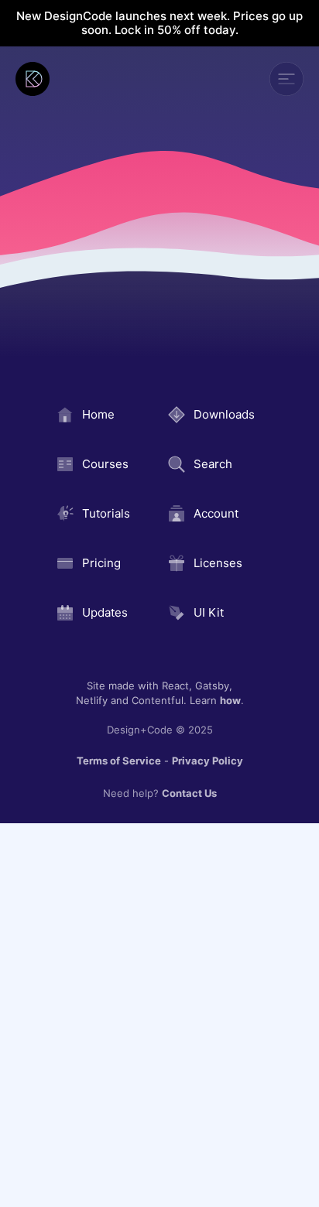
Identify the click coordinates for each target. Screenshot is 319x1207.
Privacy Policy (207, 760)
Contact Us (189, 793)
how (230, 700)
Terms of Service (119, 760)
